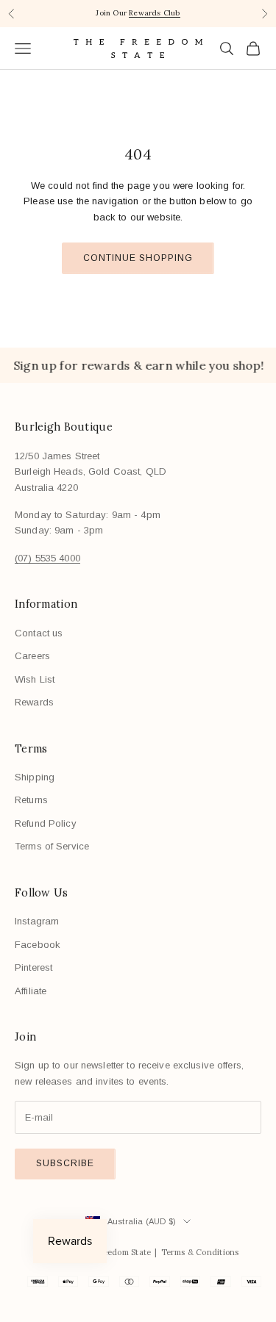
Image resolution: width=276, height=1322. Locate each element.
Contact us (39, 633)
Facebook (37, 944)
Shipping (34, 777)
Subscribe (65, 1163)
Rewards (34, 702)
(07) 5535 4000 (47, 558)
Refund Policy (46, 823)
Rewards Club (154, 13)
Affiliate (30, 990)
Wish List (34, 679)
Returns (31, 799)
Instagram (37, 921)
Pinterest (33, 967)
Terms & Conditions (200, 1252)
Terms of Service (52, 846)
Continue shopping (137, 258)
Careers (32, 655)
